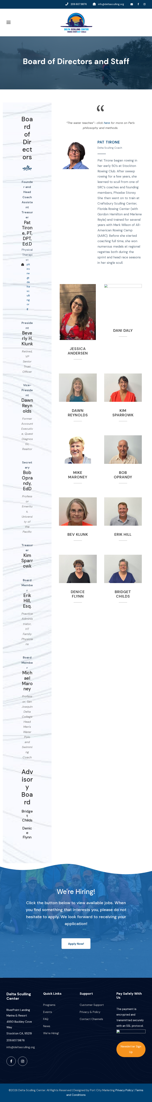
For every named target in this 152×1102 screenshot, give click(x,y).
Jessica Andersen (78, 351)
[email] (131, 4)
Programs (49, 1005)
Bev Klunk (78, 511)
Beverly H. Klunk (27, 338)
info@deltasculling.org (111, 4)
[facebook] (138, 4)
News (46, 1026)
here (107, 123)
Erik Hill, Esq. (27, 601)
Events (47, 1012)
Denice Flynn (27, 833)
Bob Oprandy (123, 449)
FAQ (45, 1019)
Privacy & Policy (90, 1012)
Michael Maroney (27, 681)
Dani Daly (123, 302)
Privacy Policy (124, 1090)
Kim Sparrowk (27, 560)
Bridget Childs (27, 816)
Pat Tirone (74, 154)
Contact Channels (91, 1019)
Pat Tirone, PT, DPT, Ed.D (27, 233)
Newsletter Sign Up (131, 1049)
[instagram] (144, 4)
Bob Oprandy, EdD (27, 480)
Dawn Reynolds (27, 405)
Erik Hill (122, 511)
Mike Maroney (77, 449)
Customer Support (92, 1005)
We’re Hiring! (51, 1033)
